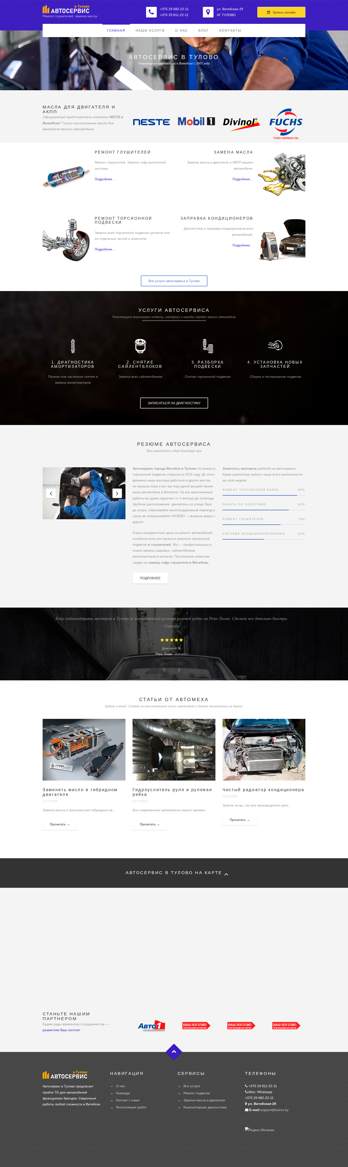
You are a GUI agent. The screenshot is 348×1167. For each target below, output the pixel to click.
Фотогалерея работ (131, 1107)
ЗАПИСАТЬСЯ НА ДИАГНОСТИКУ (174, 403)
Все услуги (191, 1086)
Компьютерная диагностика (205, 1107)
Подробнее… (105, 179)
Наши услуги (150, 30)
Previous (51, 493)
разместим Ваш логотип (61, 1030)
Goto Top (174, 1052)
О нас (181, 30)
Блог (203, 30)
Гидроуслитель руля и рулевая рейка (172, 792)
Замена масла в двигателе (204, 1100)
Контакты (230, 30)
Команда (123, 1093)
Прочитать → (60, 824)
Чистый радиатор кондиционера (263, 789)
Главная (116, 30)
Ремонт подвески (196, 1093)
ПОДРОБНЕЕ (150, 578)
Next (117, 493)
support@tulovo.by (274, 1110)
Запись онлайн (284, 12)
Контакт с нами (127, 1100)
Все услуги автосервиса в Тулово (174, 281)
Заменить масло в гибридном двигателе (80, 792)
